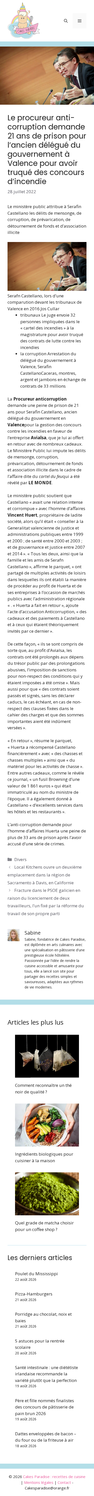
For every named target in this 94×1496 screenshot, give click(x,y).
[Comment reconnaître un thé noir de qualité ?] (47, 1074)
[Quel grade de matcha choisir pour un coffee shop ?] (47, 1212)
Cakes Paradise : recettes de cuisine (54, 1476)
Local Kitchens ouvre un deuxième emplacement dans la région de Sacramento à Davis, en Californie (45, 874)
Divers (20, 859)
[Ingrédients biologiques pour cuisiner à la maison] (47, 1143)
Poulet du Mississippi (36, 1274)
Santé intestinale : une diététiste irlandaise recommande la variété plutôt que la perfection (46, 1374)
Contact (64, 1482)
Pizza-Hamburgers (33, 1294)
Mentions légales (38, 1482)
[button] (66, 20)
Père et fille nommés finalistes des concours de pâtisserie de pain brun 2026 (44, 1407)
